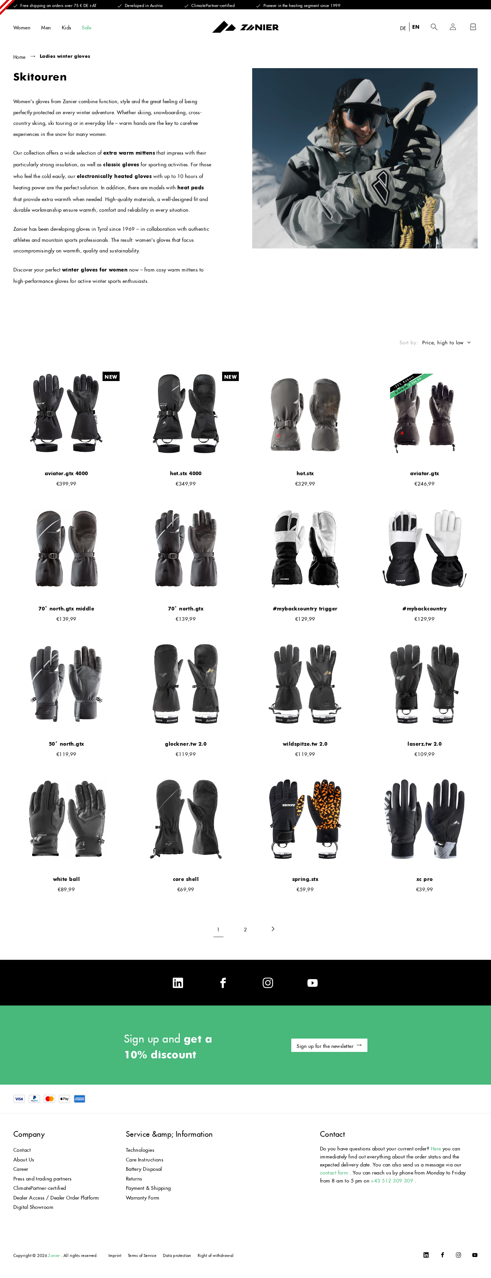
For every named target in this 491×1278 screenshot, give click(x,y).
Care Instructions (145, 1158)
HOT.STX (305, 473)
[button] (434, 26)
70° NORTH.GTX (185, 608)
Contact (22, 1148)
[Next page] (273, 929)
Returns (134, 1177)
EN (416, 26)
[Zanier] (245, 27)
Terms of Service (142, 1255)
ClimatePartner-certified (39, 1187)
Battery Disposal (144, 1167)
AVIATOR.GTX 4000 (66, 473)
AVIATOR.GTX (424, 473)
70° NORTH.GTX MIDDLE (66, 608)
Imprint (115, 1255)
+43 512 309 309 (392, 1179)
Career (20, 1167)
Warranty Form (143, 1196)
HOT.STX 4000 (186, 473)
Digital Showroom (33, 1206)
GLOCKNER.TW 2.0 (185, 743)
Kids (66, 26)
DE (403, 27)
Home (19, 56)
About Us (23, 1158)
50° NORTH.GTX (66, 743)
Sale (86, 26)
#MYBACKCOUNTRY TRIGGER (305, 608)
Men (46, 26)
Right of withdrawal (216, 1255)
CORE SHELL (186, 879)
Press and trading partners (42, 1177)
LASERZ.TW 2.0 (424, 743)
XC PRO (425, 879)
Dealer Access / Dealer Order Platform (56, 1196)
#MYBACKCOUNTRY (424, 608)
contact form (334, 1171)
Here (436, 1147)
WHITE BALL (66, 879)
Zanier (54, 1255)
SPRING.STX (305, 879)
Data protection (177, 1255)
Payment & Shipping (148, 1187)
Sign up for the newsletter (325, 1045)
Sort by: (408, 342)
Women (21, 26)
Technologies (140, 1148)
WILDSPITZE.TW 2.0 (305, 743)
